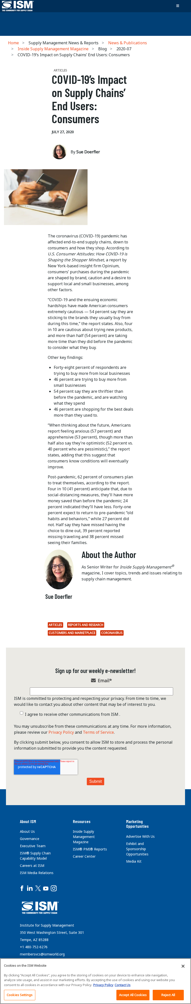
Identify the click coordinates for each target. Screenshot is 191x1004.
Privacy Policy (61, 732)
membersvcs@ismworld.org (42, 954)
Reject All (168, 995)
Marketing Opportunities (137, 824)
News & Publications (127, 43)
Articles (55, 625)
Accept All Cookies (133, 995)
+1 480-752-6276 (34, 947)
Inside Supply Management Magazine (53, 49)
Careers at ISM (32, 865)
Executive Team (33, 845)
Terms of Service (98, 732)
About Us (27, 831)
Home (13, 43)
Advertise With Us (140, 836)
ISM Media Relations (36, 872)
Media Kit (134, 861)
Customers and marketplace (72, 633)
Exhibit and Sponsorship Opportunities (137, 848)
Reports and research (85, 625)
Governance (29, 838)
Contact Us (123, 985)
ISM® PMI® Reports (90, 849)
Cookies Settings (20, 995)
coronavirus (112, 633)
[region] (95, 981)
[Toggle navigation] (178, 6)
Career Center (84, 856)
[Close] (183, 966)
